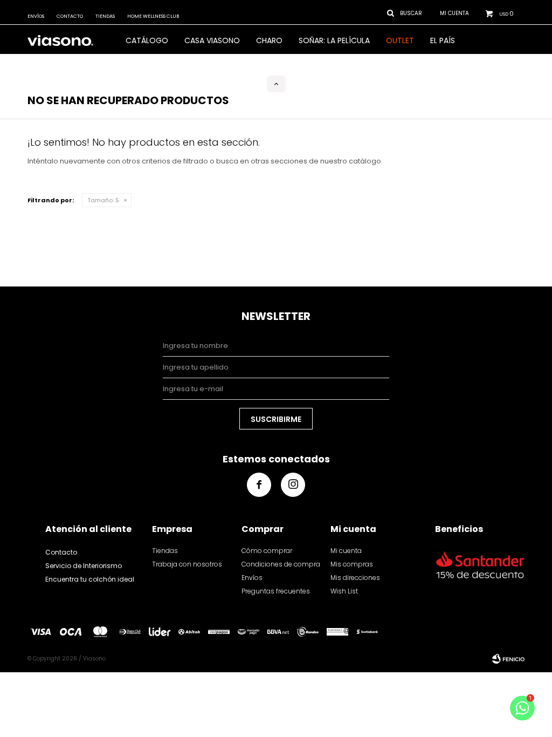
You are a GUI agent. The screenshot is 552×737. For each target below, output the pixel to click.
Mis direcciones (355, 577)
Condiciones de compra (281, 564)
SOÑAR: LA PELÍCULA (334, 40)
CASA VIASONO (212, 40)
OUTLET (400, 40)
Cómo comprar (267, 550)
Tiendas (105, 16)
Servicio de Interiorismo (83, 565)
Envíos (35, 16)
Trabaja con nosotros (187, 564)
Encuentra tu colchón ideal (89, 579)
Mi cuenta (346, 550)
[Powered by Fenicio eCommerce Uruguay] (508, 659)
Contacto (70, 16)
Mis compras (351, 564)
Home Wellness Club (153, 16)
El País (442, 40)
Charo (269, 40)
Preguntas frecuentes (276, 591)
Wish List (344, 591)
